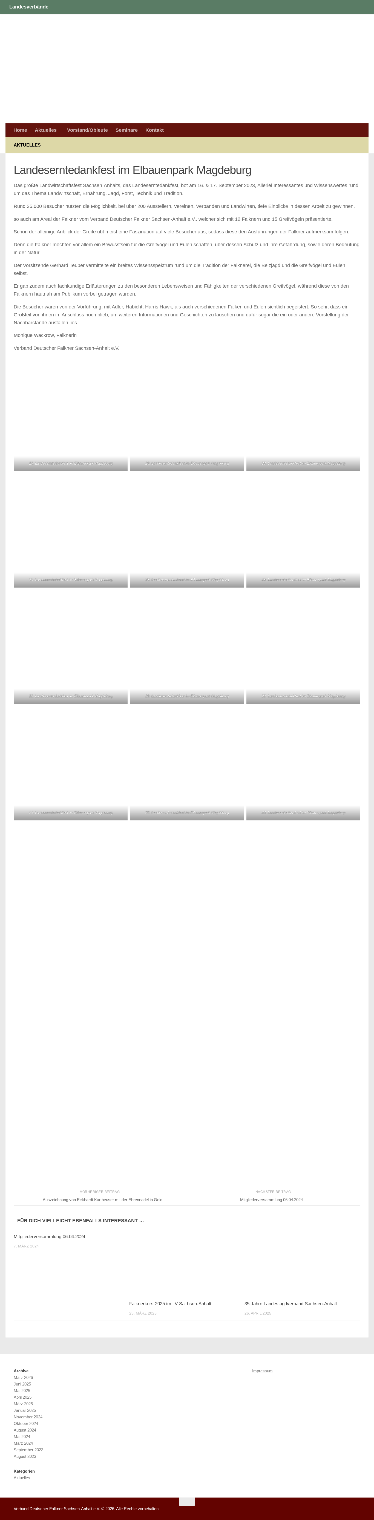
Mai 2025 (22, 1390)
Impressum (262, 1371)
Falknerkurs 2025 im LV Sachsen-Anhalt (170, 1303)
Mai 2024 (22, 1436)
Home (20, 130)
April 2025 (22, 1397)
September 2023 (28, 1449)
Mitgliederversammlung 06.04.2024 (49, 1236)
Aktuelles (46, 130)
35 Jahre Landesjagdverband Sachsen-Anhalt (290, 1303)
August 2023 (25, 1456)
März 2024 (23, 1443)
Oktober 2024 (26, 1423)
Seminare (127, 130)
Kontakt (154, 130)
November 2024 (28, 1417)
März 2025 (23, 1403)
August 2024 (25, 1430)
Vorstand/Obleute (87, 130)
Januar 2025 (25, 1410)
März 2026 (23, 1377)
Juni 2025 (22, 1384)
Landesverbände (28, 7)
